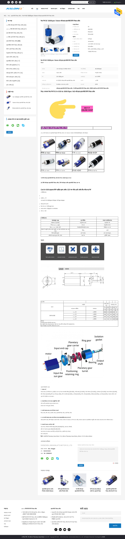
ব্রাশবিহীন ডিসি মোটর (11, 61)
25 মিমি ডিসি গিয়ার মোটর (12, 33)
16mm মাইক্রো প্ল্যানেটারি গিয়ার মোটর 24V (21, 102)
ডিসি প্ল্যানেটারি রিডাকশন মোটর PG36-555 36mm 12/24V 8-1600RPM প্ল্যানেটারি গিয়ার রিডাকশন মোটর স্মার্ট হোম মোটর (63, 490)
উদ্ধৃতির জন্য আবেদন (107, 2)
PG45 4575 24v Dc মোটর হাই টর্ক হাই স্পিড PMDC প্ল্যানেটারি (63, 518)
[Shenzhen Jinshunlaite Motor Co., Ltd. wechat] (19, 125)
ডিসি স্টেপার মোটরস (11, 69)
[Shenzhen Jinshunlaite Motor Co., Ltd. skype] (24, 125)
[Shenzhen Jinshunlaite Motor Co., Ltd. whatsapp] (14, 125)
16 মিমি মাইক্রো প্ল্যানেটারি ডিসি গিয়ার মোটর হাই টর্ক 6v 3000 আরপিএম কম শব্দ (79, 490)
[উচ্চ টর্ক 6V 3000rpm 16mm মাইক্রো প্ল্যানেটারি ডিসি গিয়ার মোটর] (54, 35)
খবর (78, 8)
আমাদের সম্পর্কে (44, 8)
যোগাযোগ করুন (71, 8)
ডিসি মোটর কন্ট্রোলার (11, 65)
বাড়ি (32, 8)
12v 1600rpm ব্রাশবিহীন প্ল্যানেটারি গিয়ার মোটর (22, 97)
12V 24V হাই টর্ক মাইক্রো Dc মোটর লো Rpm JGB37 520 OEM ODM (33, 513)
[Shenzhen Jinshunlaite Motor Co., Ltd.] (14, 8)
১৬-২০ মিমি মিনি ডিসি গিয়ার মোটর (14, 29)
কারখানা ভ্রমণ (54, 8)
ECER (103, 537)
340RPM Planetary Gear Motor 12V (52, 436)
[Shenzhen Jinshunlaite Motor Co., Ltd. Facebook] (8, 2)
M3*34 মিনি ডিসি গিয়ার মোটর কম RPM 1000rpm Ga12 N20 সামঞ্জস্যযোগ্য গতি (35, 518)
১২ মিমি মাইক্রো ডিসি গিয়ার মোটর (14, 25)
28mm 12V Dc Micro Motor (85, 436)
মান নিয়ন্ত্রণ (62, 8)
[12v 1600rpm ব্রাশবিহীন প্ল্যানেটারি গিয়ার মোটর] (8, 96)
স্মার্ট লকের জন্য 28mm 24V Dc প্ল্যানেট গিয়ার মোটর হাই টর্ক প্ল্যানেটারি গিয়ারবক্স (95, 490)
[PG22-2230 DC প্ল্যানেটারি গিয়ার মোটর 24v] (8, 108)
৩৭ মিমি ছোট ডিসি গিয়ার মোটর (13, 37)
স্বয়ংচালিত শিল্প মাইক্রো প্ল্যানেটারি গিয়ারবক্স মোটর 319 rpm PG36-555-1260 (64, 513)
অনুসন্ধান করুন (92, 2)
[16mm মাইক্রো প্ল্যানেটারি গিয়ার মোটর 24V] (8, 102)
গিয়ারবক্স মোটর (81, 133)
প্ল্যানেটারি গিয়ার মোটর (16, 15)
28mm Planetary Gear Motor (69, 436)
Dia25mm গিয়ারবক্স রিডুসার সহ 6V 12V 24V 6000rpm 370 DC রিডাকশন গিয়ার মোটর (33, 523)
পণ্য (37, 8)
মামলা (83, 8)
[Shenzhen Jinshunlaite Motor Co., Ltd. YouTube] (16, 2)
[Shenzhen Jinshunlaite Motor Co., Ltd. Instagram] (20, 2)
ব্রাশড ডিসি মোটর (10, 57)
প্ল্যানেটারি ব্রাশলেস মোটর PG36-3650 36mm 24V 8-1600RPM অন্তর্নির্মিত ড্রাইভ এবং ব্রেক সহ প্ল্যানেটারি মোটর (47, 490)
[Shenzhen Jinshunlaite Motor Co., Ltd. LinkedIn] (12, 2)
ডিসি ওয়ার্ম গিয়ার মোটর (12, 49)
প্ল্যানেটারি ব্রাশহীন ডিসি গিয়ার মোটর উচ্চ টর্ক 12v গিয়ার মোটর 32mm (111, 490)
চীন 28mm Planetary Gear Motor (36, 537)
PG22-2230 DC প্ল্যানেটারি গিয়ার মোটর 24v (21, 108)
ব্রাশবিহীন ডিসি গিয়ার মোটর (13, 45)
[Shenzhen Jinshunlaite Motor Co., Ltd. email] (8, 125)
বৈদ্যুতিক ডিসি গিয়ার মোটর (13, 53)
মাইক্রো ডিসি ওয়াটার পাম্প (13, 73)
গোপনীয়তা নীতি (24, 537)
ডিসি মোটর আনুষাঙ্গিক (11, 81)
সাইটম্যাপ (6, 526)
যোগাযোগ (76, 55)
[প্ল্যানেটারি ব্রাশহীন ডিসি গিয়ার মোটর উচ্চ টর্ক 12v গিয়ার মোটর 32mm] (111, 480)
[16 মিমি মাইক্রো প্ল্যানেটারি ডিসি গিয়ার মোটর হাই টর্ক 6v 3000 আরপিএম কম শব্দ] (79, 480)
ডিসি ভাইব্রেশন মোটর (11, 77)
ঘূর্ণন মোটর (8, 85)
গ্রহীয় (78, 133)
